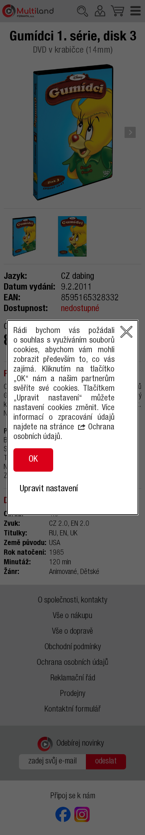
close (126, 332)
